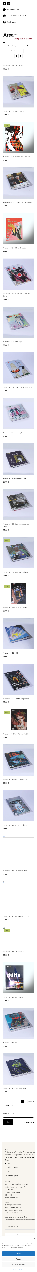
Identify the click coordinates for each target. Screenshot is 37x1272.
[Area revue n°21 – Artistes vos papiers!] (18, 679)
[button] (34, 1239)
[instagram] (8, 3)
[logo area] (18, 33)
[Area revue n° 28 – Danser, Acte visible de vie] (18, 367)
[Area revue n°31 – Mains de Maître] (18, 228)
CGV (8, 1171)
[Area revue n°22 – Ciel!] (18, 633)
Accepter (18, 1253)
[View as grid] (16, 56)
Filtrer (8, 1122)
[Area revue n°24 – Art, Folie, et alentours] (18, 552)
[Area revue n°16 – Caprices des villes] (18, 760)
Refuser (18, 1259)
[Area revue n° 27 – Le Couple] (18, 413)
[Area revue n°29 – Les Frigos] (18, 322)
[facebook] (4, 3)
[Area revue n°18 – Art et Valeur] (18, 937)
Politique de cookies (17, 1269)
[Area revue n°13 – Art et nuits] (18, 977)
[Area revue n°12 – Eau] (18, 1023)
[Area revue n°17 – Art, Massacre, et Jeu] (18, 897)
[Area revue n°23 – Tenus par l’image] (18, 593)
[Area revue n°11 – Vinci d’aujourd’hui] (18, 1069)
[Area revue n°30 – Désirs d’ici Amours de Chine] (18, 274)
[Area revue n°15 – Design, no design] (18, 805)
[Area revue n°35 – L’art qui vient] (18, 91)
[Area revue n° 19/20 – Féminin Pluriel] (18, 719)
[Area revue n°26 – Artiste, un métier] (18, 459)
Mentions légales (12, 1176)
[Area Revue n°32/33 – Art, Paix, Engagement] (18, 183)
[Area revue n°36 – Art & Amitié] (18, 60)
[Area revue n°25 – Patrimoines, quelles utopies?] (18, 504)
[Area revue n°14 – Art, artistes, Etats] (18, 851)
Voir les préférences (18, 1264)
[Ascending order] (28, 46)
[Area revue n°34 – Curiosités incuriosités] (18, 137)
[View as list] (20, 56)
